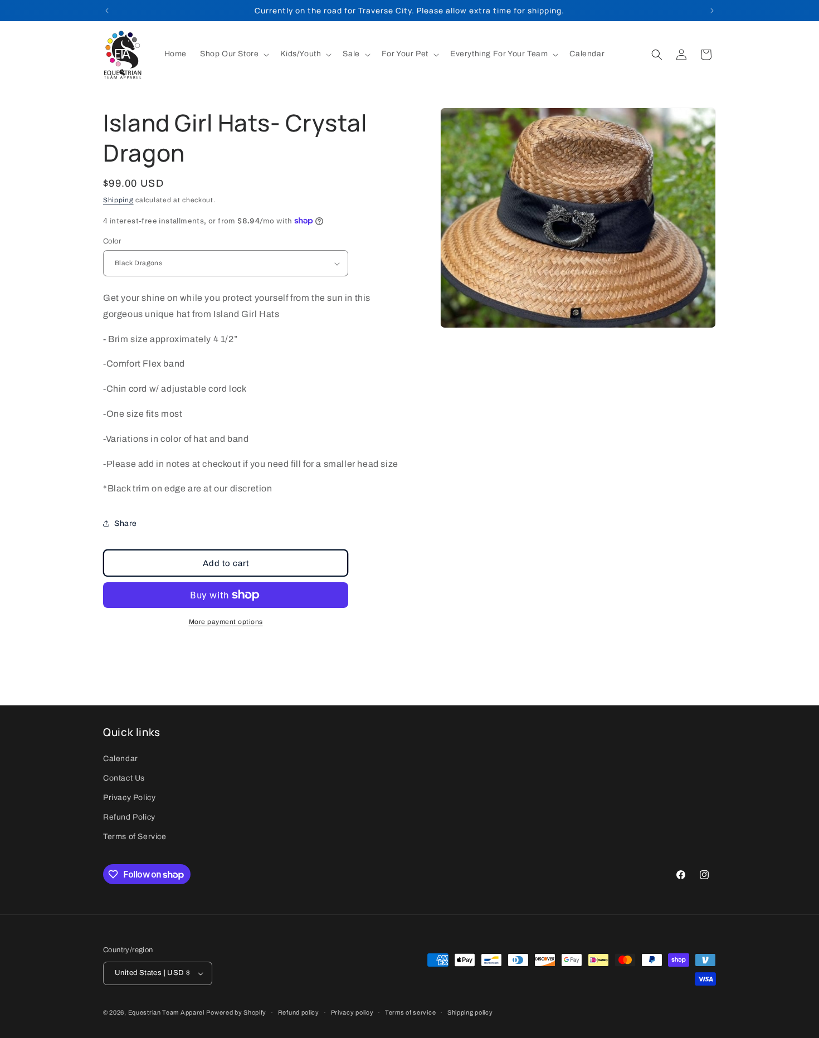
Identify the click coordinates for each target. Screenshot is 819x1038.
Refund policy (298, 1012)
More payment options (226, 622)
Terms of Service (135, 836)
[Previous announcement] (107, 10)
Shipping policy (470, 1012)
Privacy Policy (129, 797)
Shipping (118, 200)
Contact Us (124, 778)
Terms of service (410, 1012)
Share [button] (125, 523)
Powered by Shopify (236, 1012)
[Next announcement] (712, 10)
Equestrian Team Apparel (166, 1012)
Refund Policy (129, 817)
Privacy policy (352, 1012)
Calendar (120, 758)
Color (112, 241)
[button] (233, 54)
